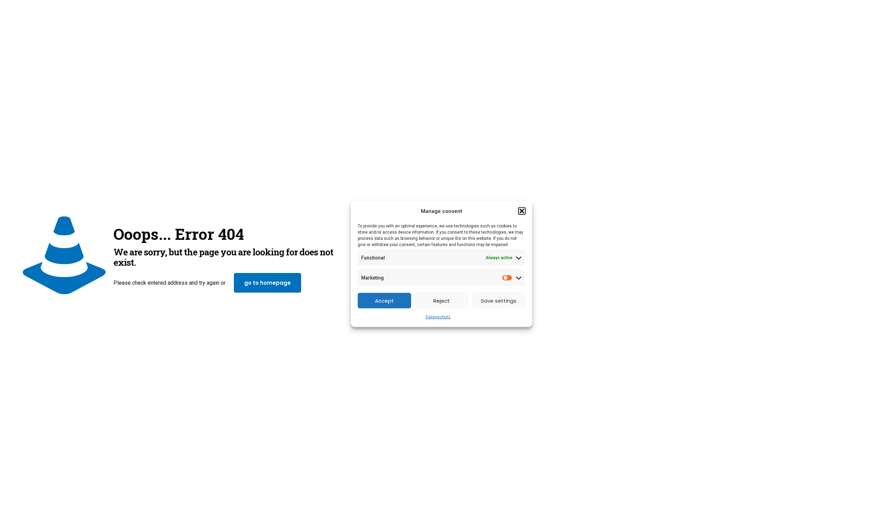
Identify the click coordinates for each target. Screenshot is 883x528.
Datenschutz (438, 317)
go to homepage (267, 282)
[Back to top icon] (850, 514)
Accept (384, 300)
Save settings (498, 300)
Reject (441, 300)
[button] (521, 211)
